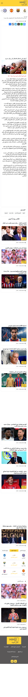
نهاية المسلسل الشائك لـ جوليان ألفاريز (15, 248)
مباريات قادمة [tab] (5, 550)
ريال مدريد (6, 18)
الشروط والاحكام (14, 656)
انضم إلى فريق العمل (15, 646)
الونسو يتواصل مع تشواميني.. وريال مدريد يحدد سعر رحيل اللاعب (15, 425)
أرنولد (24, 213)
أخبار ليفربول (11, 18)
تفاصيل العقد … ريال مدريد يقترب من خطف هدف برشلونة (14, 223)
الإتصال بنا (6, 646)
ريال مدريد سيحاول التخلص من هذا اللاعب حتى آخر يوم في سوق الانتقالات (14, 449)
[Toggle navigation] (2, 3)
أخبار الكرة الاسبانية (18, 18)
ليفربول (6, 213)
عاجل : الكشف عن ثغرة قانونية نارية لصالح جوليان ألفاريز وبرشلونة (14, 472)
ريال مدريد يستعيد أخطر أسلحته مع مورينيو (14, 349)
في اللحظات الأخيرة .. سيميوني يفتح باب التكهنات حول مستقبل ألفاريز (15, 604)
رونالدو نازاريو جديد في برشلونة (17, 371)
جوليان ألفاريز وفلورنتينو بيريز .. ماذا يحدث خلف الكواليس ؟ (15, 272)
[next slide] (2, 10)
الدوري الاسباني (18, 213)
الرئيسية (25, 16)
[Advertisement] (14, 42)
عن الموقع (20, 651)
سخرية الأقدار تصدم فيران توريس (17, 325)
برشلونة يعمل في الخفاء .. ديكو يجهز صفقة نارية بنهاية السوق (14, 526)
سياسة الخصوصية (11, 651)
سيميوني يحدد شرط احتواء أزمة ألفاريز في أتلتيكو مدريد (14, 628)
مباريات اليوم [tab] (14, 550)
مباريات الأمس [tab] (23, 550)
